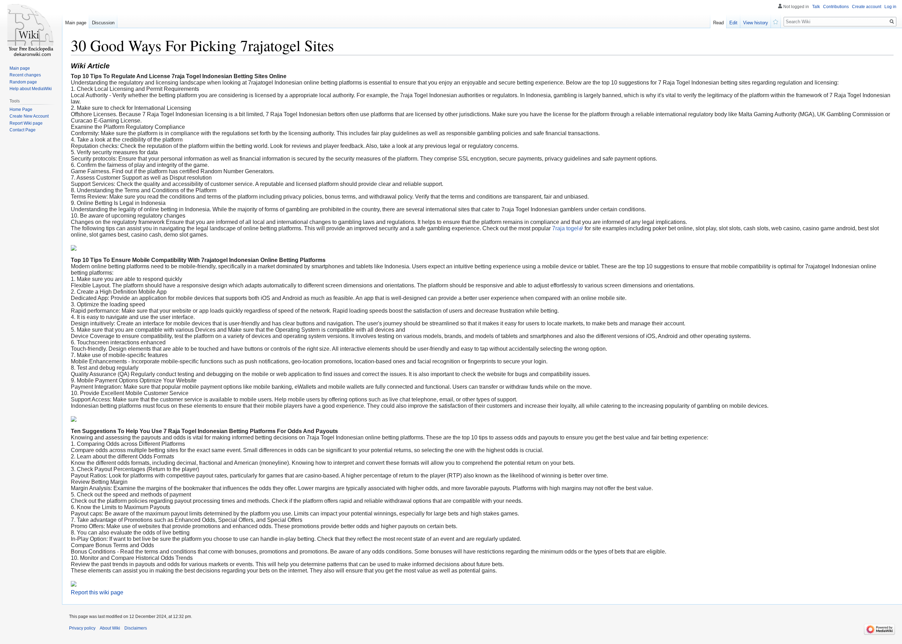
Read (718, 22)
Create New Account (29, 116)
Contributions (836, 6)
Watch (776, 21)
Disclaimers (135, 628)
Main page (75, 22)
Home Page (21, 109)
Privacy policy (82, 628)
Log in (890, 6)
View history (755, 22)
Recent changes (25, 75)
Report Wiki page (26, 123)
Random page (23, 82)
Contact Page (23, 129)
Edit (733, 22)
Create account (866, 6)
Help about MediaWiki (31, 88)
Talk (816, 6)
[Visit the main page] (31, 28)
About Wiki (110, 628)
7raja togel (565, 228)
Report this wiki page (97, 592)
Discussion (103, 22)
